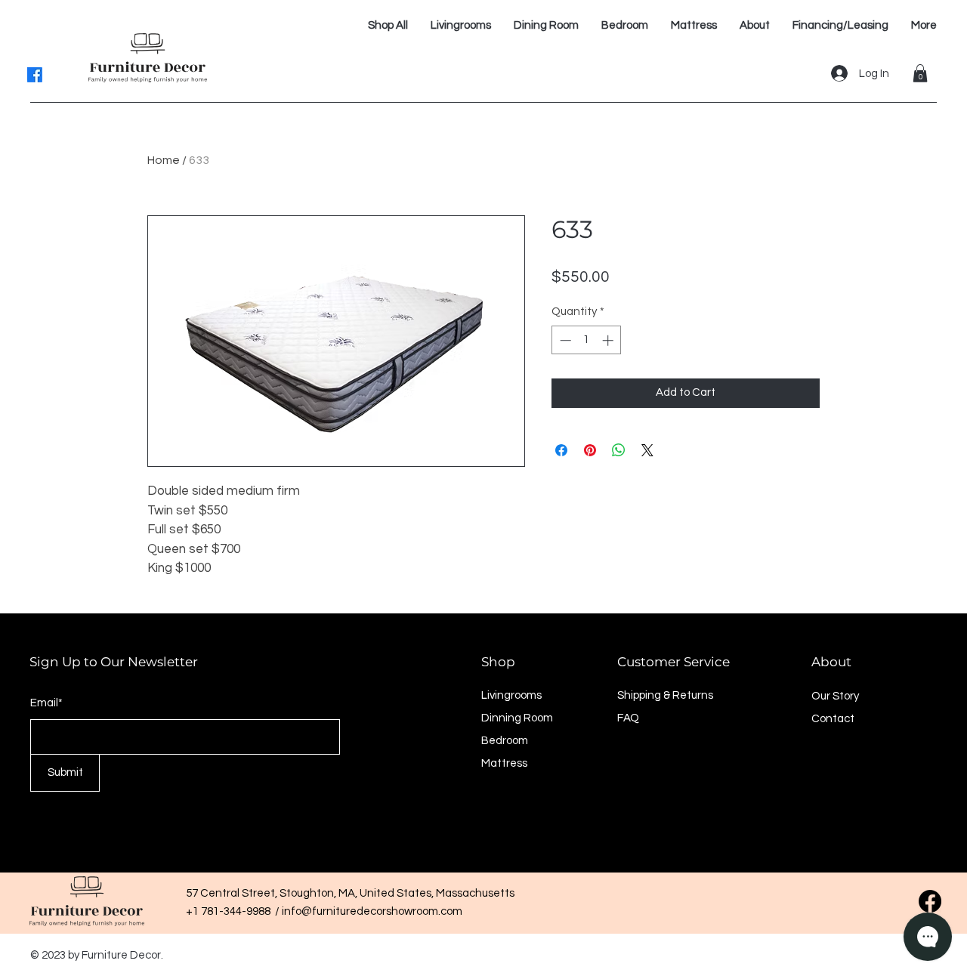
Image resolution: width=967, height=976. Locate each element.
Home (163, 160)
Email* (46, 703)
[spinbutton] (586, 340)
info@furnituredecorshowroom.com (372, 911)
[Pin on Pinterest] (590, 450)
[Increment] (609, 340)
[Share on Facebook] (561, 450)
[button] (920, 73)
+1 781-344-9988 (230, 911)
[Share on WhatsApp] (619, 450)
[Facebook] (34, 74)
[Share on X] (647, 450)
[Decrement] (564, 340)
